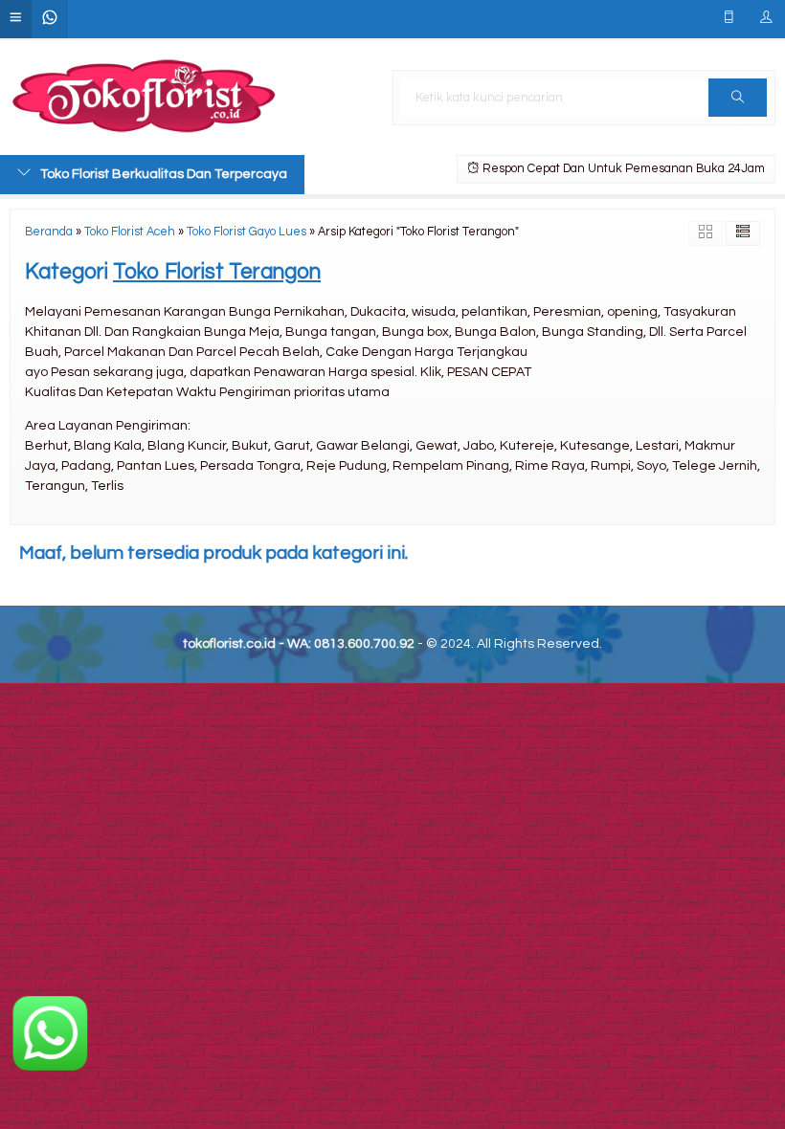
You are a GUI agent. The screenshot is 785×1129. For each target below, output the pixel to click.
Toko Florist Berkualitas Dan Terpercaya (163, 174)
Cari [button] (737, 97)
